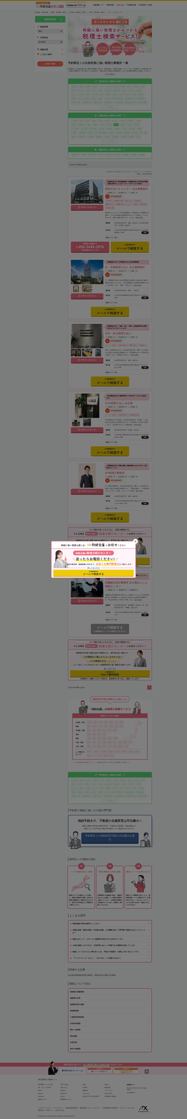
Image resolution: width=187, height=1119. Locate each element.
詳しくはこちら (93, 567)
